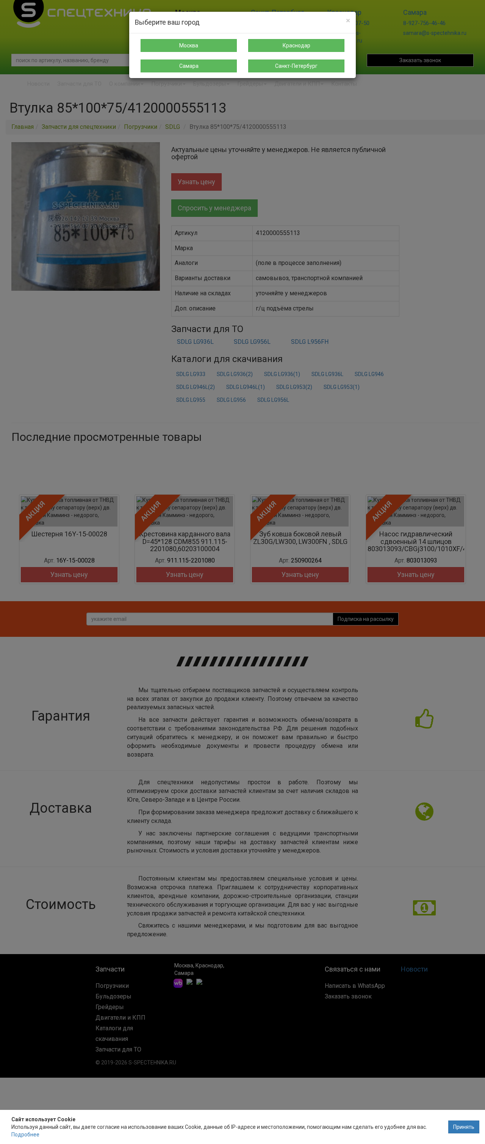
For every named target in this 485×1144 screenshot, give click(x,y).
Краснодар (296, 45)
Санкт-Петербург (296, 66)
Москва (188, 45)
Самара (189, 66)
